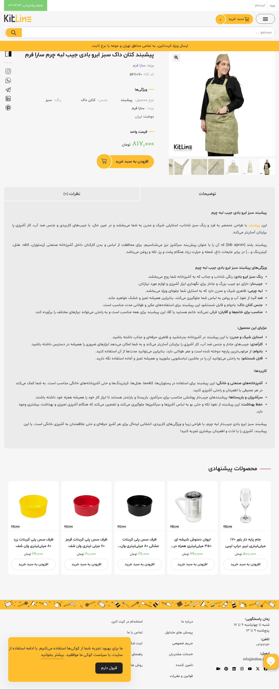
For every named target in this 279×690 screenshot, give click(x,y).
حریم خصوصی (182, 643)
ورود (272, 5)
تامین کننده (184, 665)
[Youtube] (250, 669)
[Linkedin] (234, 669)
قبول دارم (109, 668)
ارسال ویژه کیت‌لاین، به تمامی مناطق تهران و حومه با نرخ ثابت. (139, 45)
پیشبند (254, 225)
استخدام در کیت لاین (126, 621)
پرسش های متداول (179, 632)
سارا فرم (139, 65)
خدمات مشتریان (181, 654)
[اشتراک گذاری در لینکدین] (8, 99)
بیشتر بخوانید (52, 655)
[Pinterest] (226, 669)
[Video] (218, 669)
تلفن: (265, 639)
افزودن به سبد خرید (132, 161)
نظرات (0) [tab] (71, 194)
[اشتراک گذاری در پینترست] (8, 108)
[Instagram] (242, 669)
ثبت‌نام (260, 5)
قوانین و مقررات (181, 676)
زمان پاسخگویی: (257, 619)
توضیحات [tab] (207, 194)
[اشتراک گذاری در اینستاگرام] (8, 71)
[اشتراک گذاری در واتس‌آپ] (8, 80)
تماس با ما (134, 632)
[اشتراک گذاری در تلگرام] (8, 90)
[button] (265, 19)
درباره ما (187, 621)
